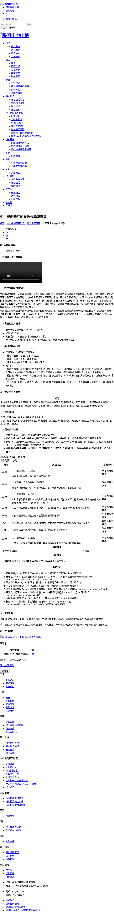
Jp (7, 16)
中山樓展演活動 (19, 163)
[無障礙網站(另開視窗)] (23, 910)
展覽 (8, 153)
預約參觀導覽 (17, 179)
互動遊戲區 (16, 119)
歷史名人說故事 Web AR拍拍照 (26, 136)
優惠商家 (15, 53)
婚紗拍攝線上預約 (20, 146)
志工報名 (15, 192)
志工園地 (10, 189)
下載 (32, 654)
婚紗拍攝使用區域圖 (21, 149)
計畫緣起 (15, 116)
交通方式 (15, 90)
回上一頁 (4, 665)
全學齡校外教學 (19, 166)
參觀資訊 (15, 83)
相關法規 (15, 199)
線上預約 (10, 176)
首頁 (2, 223)
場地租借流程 (17, 99)
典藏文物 (15, 73)
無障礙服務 (16, 93)
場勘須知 (15, 109)
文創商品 (15, 173)
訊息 (8, 43)
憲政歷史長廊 (17, 126)
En (7, 13)
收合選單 (4, 671)
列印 (11, 665)
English (9, 205)
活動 (8, 159)
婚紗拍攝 (10, 139)
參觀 (8, 80)
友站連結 (15, 56)
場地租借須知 (17, 103)
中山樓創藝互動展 (14, 113)
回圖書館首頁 (12, 7)
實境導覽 (15, 70)
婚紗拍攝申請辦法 (20, 143)
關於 (8, 60)
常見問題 (15, 50)
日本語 (9, 202)
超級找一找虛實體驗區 (22, 133)
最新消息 (15, 46)
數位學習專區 (17, 129)
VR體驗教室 (17, 123)
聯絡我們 (15, 76)
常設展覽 (15, 156)
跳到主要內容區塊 (9, 4)
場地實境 (15, 106)
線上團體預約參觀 (20, 86)
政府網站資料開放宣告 (17, 907)
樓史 (13, 63)
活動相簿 (15, 196)
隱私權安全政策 (13, 904)
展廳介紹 (15, 66)
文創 (8, 169)
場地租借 (10, 96)
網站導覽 (10, 11)
